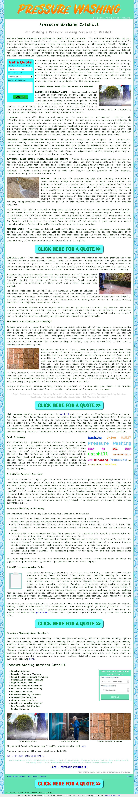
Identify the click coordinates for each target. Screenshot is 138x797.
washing (127, 165)
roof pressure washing (100, 575)
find (15, 639)
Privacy (129, 776)
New (29, 776)
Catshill (64, 414)
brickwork (94, 132)
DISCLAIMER (126, 18)
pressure (67, 533)
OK (119, 795)
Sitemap (8, 776)
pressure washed (29, 238)
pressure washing (50, 193)
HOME (94, 18)
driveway (62, 95)
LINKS (101, 18)
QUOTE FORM (42, 612)
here (31, 659)
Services (43, 776)
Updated (34, 776)
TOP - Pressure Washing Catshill (25, 756)
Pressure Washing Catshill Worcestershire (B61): (35, 38)
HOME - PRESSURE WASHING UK (69, 767)
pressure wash (88, 525)
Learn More (110, 795)
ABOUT (108, 18)
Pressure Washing (19, 776)
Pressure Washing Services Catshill (36, 665)
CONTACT (116, 18)
